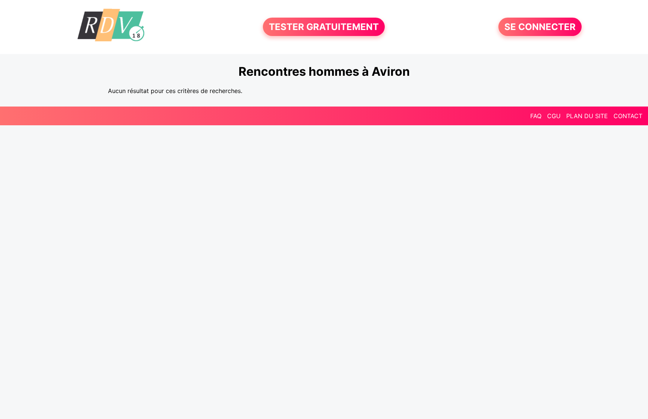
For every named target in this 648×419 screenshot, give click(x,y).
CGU (554, 116)
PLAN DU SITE (587, 116)
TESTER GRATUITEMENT (324, 26)
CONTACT (628, 116)
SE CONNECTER (540, 26)
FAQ (536, 116)
